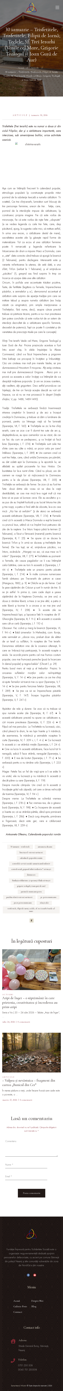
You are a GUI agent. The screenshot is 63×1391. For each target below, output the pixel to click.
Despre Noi (37, 1300)
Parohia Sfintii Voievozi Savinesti (19, 897)
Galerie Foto (20, 1306)
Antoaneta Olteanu (45, 847)
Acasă (16, 1300)
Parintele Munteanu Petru (31, 891)
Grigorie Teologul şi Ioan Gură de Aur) (31, 886)
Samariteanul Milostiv (18, 1385)
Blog (33, 1306)
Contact (17, 1312)
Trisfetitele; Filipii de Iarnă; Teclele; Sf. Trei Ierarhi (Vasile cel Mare (31, 909)
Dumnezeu (31, 875)
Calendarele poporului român (31, 858)
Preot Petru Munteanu (23, 903)
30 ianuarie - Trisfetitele (20, 847)
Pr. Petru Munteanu (48, 897)
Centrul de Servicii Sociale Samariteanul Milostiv (31, 863)
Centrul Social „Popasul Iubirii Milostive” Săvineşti (31, 869)
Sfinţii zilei (44, 903)
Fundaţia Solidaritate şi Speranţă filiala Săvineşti (31, 880)
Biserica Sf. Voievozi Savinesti (31, 852)
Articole (20, 115)
